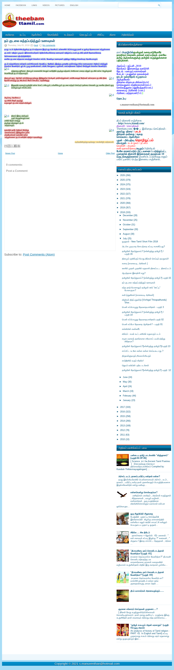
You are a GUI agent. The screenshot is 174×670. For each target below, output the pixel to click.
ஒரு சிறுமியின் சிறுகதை (141, 513)
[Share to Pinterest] (18, 146)
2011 (123, 434)
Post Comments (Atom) (39, 254)
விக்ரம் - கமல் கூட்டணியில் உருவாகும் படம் (141, 334)
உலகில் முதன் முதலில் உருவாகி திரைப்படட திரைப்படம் (146, 268)
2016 (123, 411)
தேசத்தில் (52, 34)
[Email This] (5, 146)
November (128, 220)
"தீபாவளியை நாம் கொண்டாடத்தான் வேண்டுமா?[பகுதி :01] (147, 552)
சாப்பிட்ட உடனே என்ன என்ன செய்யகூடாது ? (142, 351)
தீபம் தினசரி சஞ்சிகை (129, 120)
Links (34, 5)
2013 (123, 425)
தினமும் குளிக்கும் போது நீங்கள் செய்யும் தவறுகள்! (145, 258)
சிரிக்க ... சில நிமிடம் (140, 532)
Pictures (59, 5)
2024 (123, 184)
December (128, 215)
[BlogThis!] (9, 146)
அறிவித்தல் (127, 34)
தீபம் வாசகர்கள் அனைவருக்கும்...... (147, 591)
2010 (123, 439)
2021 (123, 198)
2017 (123, 407)
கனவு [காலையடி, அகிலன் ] (135, 263)
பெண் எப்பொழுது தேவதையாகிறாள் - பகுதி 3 (143, 307)
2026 (123, 175)
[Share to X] (12, 146)
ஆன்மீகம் (36, 34)
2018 (123, 212)
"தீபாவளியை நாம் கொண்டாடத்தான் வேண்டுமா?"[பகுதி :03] (147, 573)
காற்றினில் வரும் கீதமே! (133, 360)
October (127, 224)
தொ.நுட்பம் (86, 34)
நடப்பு (22, 34)
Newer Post (10, 153)
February (127, 395)
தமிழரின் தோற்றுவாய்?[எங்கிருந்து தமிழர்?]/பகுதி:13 (146, 346)
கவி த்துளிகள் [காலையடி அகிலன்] (138, 295)
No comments (48, 45)
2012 (123, 430)
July (125, 238)
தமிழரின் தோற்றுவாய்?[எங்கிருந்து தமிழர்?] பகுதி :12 (146, 370)
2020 (123, 203)
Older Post (110, 153)
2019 (123, 207)
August (126, 234)
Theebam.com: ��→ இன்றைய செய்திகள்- (141, 128)
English (74, 5)
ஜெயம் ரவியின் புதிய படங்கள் (135, 365)
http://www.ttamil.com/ (131, 123)
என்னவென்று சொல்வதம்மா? (144, 492)
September (128, 229)
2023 (123, 189)
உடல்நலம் (69, 34)
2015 (123, 416)
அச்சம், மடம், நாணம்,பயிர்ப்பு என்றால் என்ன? (139, 476)
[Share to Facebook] (15, 146)
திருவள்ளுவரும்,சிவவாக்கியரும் (136, 356)
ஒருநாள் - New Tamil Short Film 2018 (140, 241)
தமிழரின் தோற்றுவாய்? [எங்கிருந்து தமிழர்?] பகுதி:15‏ (146, 278)
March (126, 391)
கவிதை (9, 34)
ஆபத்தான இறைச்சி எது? (133, 273)
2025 (123, 180)
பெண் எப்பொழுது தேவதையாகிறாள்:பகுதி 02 (143, 319)
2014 (123, 421)
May (125, 381)
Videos (45, 5)
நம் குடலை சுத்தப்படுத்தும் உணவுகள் (29, 40)
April (125, 386)
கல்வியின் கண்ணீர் (131, 329)
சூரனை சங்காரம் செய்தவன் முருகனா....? (138, 609)
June (125, 377)
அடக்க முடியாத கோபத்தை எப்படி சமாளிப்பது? (143, 246)
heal (36, 45)
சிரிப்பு (100, 34)
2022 (123, 194)
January (127, 400)
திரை (113, 34)
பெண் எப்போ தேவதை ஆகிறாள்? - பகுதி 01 (142, 324)
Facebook (21, 5)
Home (7, 5)
